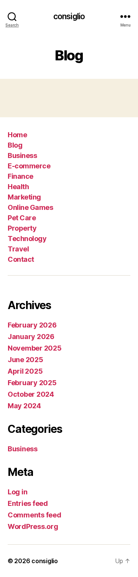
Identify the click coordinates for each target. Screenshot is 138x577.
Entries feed (28, 503)
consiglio (69, 16)
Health (18, 187)
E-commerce (29, 166)
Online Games (30, 207)
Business (22, 155)
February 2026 (32, 325)
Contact (21, 259)
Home (17, 135)
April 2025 (25, 371)
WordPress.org (33, 526)
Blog (15, 145)
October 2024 (31, 394)
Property (22, 228)
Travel (18, 249)
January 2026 (31, 337)
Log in (17, 492)
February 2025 (32, 383)
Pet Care (22, 218)
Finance (20, 176)
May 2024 (24, 406)
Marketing (24, 197)
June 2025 (25, 360)
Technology (27, 238)
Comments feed (34, 515)
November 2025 (35, 348)
